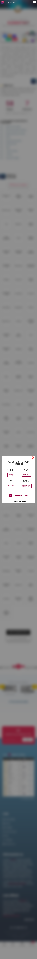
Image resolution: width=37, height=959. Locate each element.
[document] (18, 479)
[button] (33, 457)
